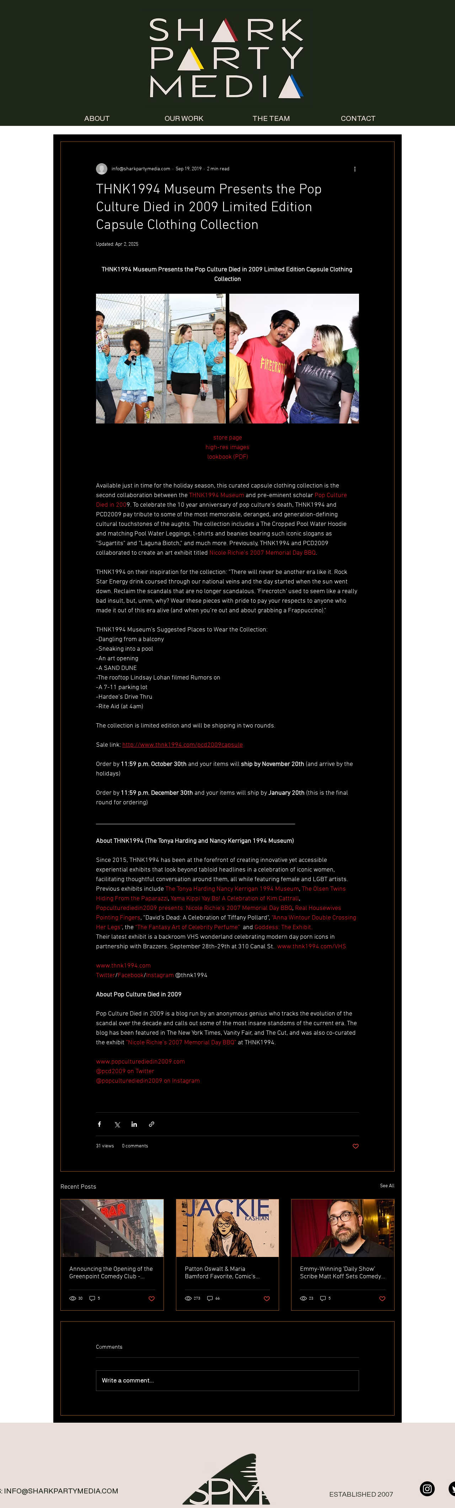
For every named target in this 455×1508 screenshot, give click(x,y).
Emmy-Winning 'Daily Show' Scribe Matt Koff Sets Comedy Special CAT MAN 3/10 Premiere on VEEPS (340, 1272)
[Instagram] (427, 1488)
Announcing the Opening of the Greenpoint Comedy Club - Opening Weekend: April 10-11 (111, 1272)
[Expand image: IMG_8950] (161, 358)
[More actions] (354, 169)
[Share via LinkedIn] (134, 1124)
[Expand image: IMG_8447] (294, 358)
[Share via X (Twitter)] (116, 1124)
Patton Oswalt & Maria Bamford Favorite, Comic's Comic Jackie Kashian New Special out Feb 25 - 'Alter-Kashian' (221, 1272)
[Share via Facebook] (99, 1124)
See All (387, 1186)
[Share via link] (151, 1124)
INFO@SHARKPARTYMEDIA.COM (61, 1491)
